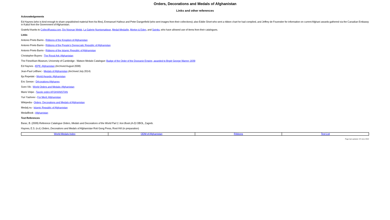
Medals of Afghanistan (56, 71)
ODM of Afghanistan (151, 134)
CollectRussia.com (51, 29)
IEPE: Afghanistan (45, 66)
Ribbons (238, 134)
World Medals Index (64, 134)
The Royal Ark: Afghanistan (58, 55)
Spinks (156, 29)
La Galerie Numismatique (97, 29)
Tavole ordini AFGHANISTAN (52, 92)
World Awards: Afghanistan (51, 76)
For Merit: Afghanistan (49, 97)
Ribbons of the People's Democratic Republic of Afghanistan (78, 45)
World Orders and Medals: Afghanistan (53, 87)
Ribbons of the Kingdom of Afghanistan (67, 40)
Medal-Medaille (120, 29)
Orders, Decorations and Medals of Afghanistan (59, 102)
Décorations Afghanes (48, 81)
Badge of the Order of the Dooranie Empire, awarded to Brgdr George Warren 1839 (150, 61)
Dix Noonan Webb (72, 29)
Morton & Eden (138, 29)
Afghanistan (41, 113)
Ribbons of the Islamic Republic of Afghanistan (71, 50)
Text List (325, 134)
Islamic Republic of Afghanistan (51, 107)
